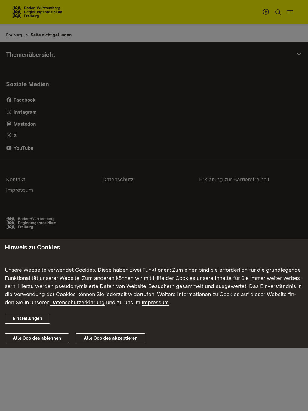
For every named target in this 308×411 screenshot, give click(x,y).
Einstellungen (27, 318)
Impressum (155, 302)
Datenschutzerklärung (77, 302)
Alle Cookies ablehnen (37, 338)
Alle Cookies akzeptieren (110, 338)
